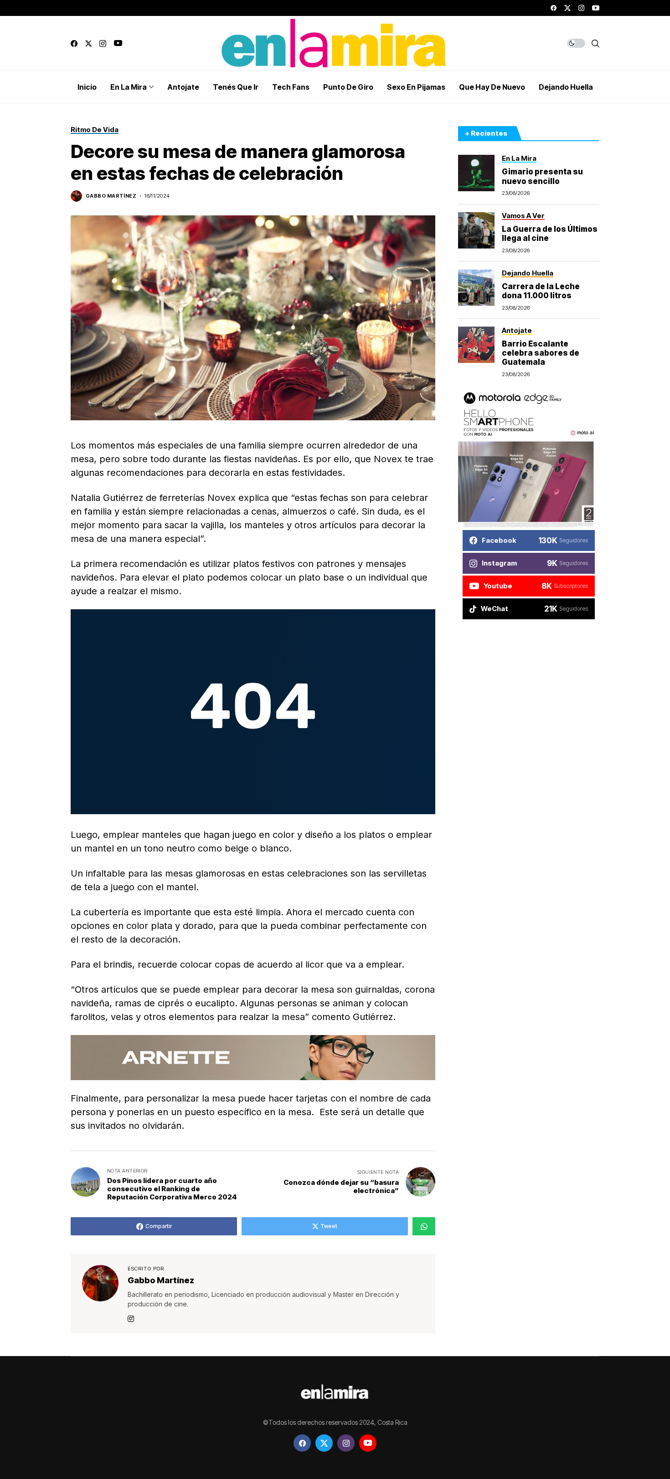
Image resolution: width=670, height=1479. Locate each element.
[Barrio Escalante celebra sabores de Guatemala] (476, 344)
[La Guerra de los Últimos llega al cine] (476, 230)
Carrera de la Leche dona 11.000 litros (541, 290)
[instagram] (581, 8)
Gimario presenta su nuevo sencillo (542, 176)
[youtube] (595, 7)
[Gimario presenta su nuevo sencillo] (476, 173)
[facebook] (554, 8)
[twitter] (567, 8)
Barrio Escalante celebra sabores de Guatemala (540, 353)
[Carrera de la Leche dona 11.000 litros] (476, 288)
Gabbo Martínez (111, 196)
